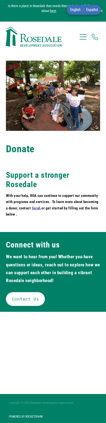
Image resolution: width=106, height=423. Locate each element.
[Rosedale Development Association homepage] (41, 37)
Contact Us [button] (25, 299)
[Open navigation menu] (83, 37)
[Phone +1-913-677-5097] (95, 37)
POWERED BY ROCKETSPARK (26, 416)
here (53, 10)
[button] (75, 10)
